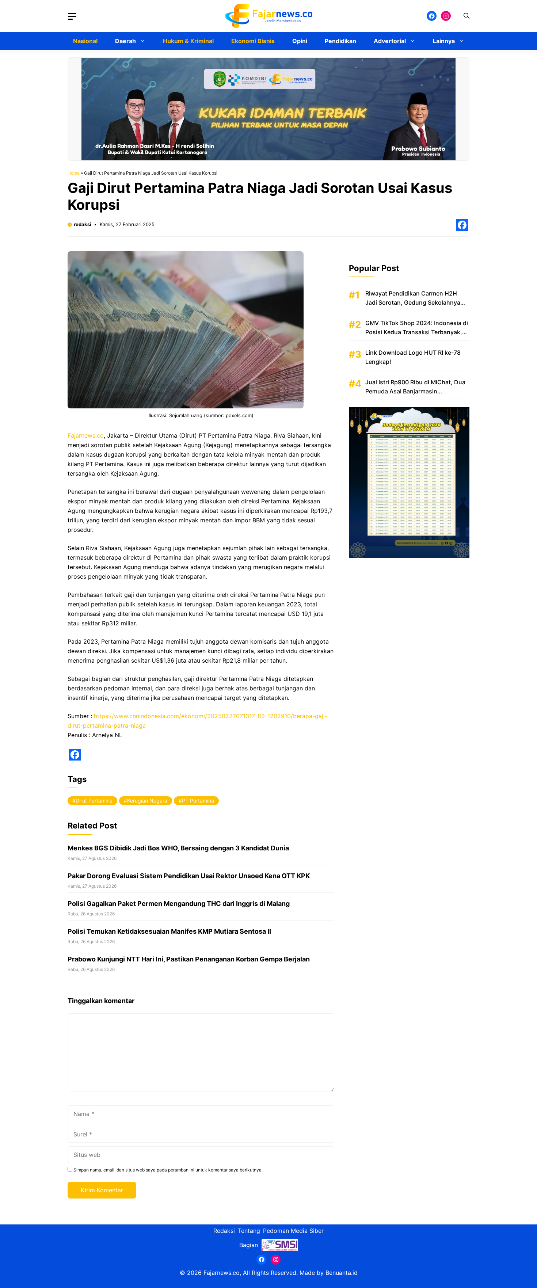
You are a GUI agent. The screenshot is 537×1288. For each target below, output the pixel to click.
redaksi (82, 224)
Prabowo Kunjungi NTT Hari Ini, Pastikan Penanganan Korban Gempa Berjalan (189, 959)
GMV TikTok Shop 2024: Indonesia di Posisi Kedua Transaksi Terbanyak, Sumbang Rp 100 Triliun (416, 332)
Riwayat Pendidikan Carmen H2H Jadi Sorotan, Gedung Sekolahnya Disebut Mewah (412, 302)
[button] (466, 15)
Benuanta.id (341, 1272)
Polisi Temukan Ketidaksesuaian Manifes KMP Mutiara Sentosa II (169, 931)
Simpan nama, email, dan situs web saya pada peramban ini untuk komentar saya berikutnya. (168, 1170)
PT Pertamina (198, 800)
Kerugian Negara (147, 800)
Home (74, 173)
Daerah (125, 41)
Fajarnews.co (86, 435)
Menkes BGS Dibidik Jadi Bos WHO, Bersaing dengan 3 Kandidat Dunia (178, 848)
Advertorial (390, 41)
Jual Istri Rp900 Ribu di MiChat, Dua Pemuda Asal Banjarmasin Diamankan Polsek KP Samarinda (415, 391)
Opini (299, 41)
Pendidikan (340, 41)
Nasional (85, 41)
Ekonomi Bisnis (253, 41)
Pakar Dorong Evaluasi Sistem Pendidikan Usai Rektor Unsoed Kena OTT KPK (189, 876)
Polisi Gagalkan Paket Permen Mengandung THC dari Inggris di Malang (179, 903)
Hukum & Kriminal (188, 41)
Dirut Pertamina (94, 800)
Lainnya (444, 41)
